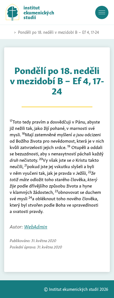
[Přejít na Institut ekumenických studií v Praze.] (8, 32)
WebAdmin (35, 226)
